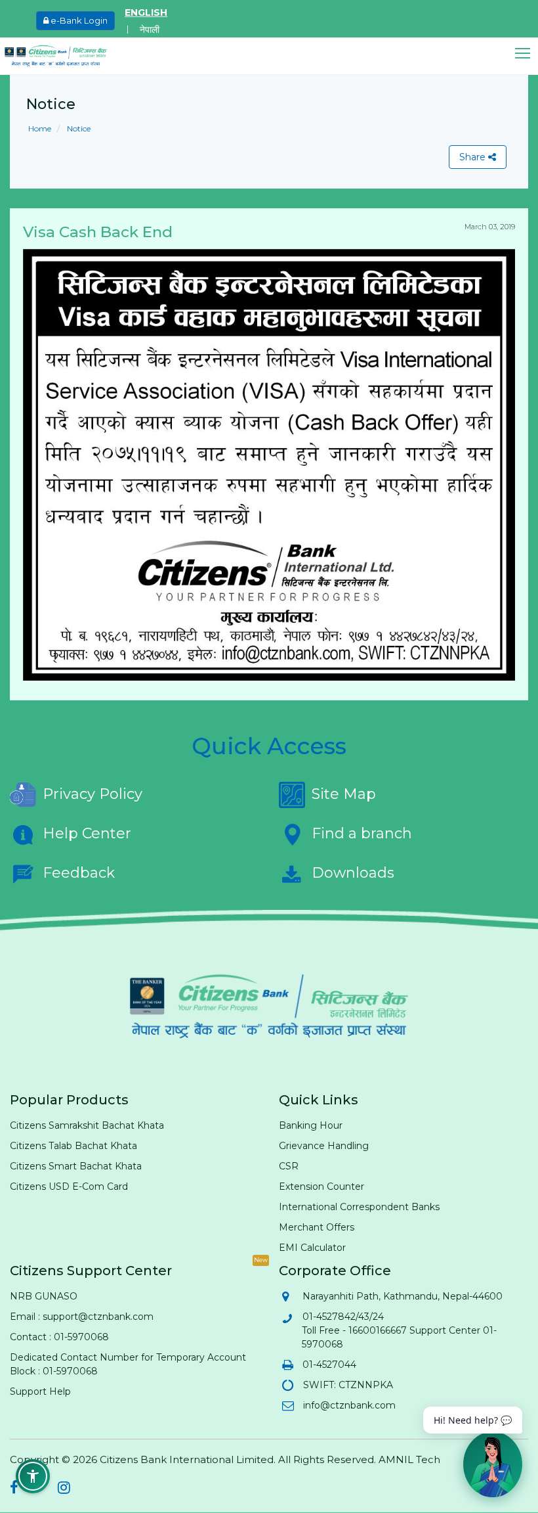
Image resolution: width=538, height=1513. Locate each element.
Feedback (79, 873)
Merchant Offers (316, 1227)
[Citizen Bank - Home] (65, 55)
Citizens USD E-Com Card (69, 1186)
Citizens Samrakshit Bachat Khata (87, 1125)
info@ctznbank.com (349, 1405)
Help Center (87, 833)
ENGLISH (146, 12)
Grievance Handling (324, 1146)
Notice (78, 128)
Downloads (353, 873)
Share (473, 157)
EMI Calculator (312, 1247)
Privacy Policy (92, 794)
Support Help (40, 1391)
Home (39, 128)
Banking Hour (310, 1125)
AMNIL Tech (409, 1459)
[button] (526, 53)
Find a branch (362, 833)
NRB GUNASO (43, 1296)
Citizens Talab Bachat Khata (73, 1146)
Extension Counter (321, 1186)
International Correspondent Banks (359, 1207)
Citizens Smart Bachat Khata (76, 1166)
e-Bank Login (78, 20)
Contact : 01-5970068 (59, 1337)
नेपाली (149, 29)
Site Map (344, 794)
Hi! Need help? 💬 (473, 1420)
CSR (289, 1166)
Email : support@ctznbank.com (82, 1316)
